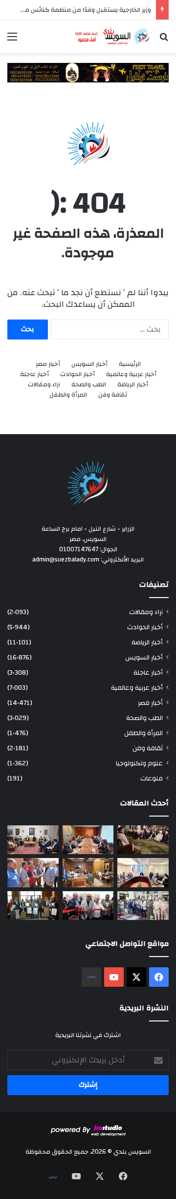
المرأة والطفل (68, 395)
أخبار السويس (89, 364)
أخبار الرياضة (132, 385)
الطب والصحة (88, 385)
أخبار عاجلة (34, 374)
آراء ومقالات (44, 385)
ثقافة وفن (112, 395)
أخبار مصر (48, 364)
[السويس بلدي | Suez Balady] (112, 36)
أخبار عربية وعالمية (131, 374)
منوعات (151, 778)
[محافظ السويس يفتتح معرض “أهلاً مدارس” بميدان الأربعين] (88, 905)
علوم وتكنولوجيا (139, 763)
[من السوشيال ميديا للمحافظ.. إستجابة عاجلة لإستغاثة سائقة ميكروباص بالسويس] (88, 872)
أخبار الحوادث (77, 374)
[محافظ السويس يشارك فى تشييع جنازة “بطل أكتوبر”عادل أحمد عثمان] (143, 905)
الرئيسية (130, 364)
